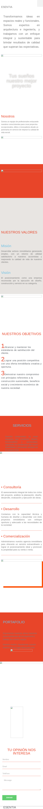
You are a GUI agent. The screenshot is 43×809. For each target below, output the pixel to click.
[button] (40, 3)
